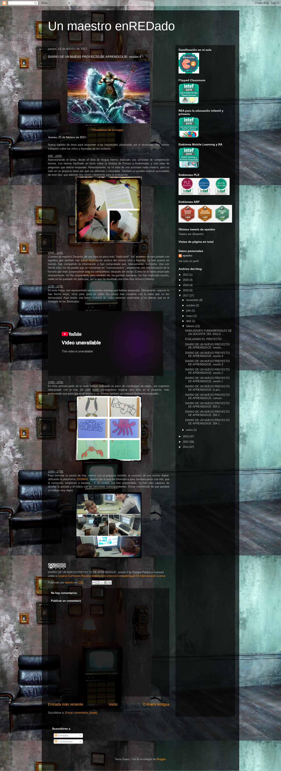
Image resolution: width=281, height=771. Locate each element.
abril (189, 321)
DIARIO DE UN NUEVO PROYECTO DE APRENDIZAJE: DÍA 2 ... (207, 413)
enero (190, 429)
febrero (190, 326)
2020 (186, 279)
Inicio (113, 704)
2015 (186, 441)
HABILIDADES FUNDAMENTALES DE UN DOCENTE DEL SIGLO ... (208, 332)
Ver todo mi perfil (189, 261)
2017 (186, 295)
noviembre (192, 300)
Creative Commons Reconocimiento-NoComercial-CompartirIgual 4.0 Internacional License (111, 575)
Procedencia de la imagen (108, 129)
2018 (186, 290)
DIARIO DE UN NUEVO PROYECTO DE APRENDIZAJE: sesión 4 (207, 354)
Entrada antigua (156, 704)
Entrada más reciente (65, 704)
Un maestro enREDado (111, 26)
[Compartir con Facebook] (106, 583)
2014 (186, 446)
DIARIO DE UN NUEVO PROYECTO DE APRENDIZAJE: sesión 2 (207, 371)
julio (189, 310)
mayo (190, 315)
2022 (186, 274)
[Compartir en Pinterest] (110, 583)
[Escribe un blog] (98, 583)
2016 (186, 436)
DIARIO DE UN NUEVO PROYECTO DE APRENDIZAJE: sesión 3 (207, 363)
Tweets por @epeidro (191, 234)
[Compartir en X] (102, 583)
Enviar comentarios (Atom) (81, 712)
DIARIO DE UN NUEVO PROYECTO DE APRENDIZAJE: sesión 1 (207, 379)
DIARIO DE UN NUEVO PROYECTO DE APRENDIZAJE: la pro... (207, 388)
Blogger (161, 759)
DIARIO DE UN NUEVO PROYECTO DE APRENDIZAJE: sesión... (207, 346)
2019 (186, 285)
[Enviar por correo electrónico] (94, 583)
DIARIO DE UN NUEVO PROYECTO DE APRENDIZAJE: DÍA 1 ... (207, 422)
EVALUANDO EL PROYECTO (203, 339)
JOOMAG (82, 479)
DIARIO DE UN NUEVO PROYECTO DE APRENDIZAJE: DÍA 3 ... (207, 405)
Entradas (63, 735)
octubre (191, 305)
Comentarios (65, 741)
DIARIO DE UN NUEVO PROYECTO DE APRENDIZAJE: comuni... (207, 396)
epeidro (187, 255)
